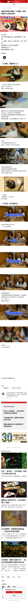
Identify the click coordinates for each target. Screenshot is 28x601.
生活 (3, 581)
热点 (19, 577)
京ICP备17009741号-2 (14, 600)
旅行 (3, 577)
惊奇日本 (3, 53)
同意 (14, 592)
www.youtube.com (6, 398)
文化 (14, 577)
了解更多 (14, 595)
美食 (8, 577)
